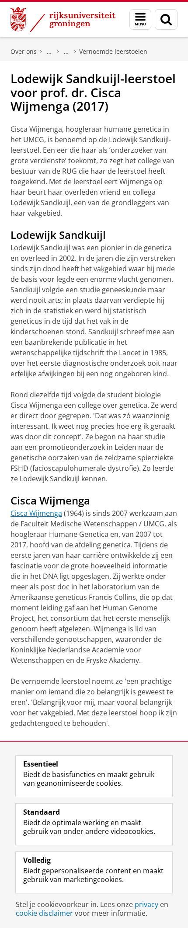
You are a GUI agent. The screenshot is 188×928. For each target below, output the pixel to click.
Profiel (49, 51)
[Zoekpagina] (166, 19)
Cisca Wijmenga (36, 513)
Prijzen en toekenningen (66, 51)
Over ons (23, 51)
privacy (146, 904)
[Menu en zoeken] (140, 19)
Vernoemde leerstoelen (113, 51)
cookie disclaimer (44, 913)
